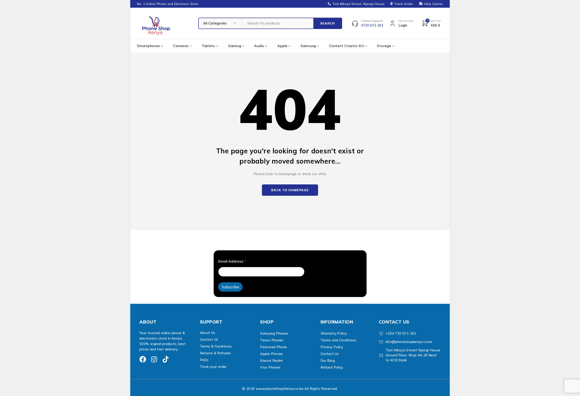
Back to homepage (290, 190)
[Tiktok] (165, 359)
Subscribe (230, 287)
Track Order (403, 4)
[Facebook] (142, 359)
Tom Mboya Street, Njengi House (358, 4)
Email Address (232, 261)
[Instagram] (154, 359)
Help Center (433, 4)
